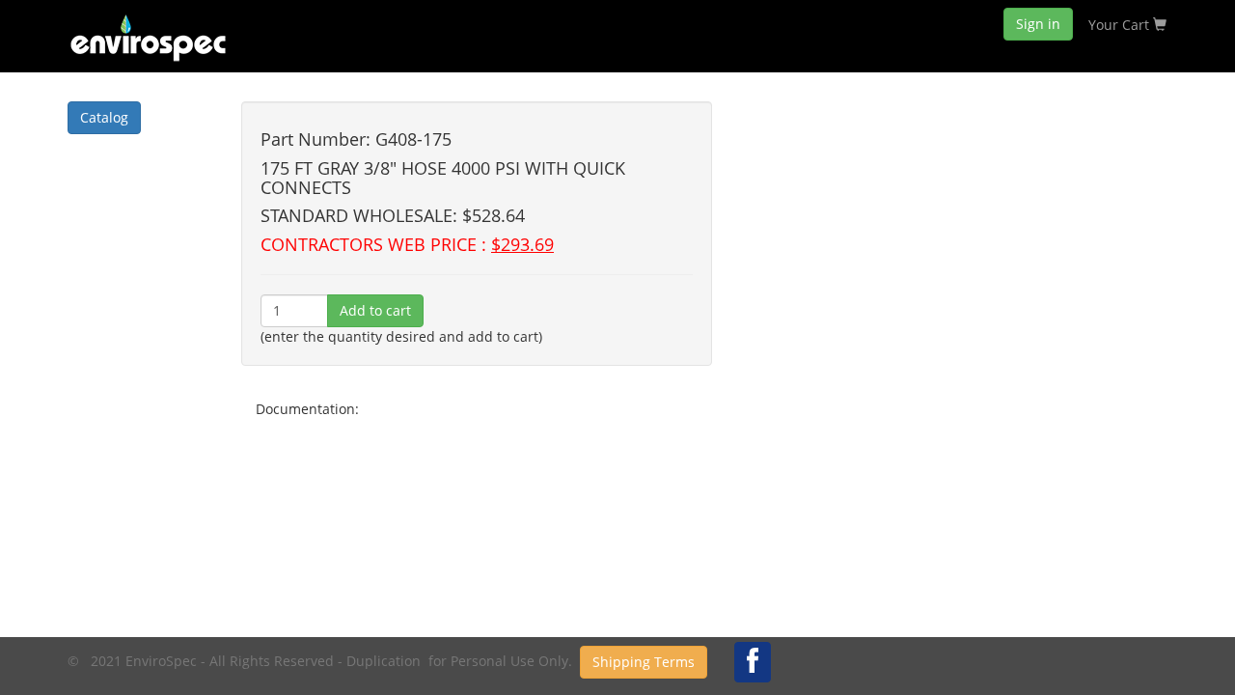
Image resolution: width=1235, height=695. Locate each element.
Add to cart (375, 310)
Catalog (104, 117)
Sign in (1038, 23)
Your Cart (1120, 24)
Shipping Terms (643, 662)
